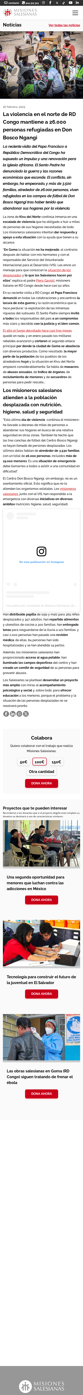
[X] (26, 714)
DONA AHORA (41, 900)
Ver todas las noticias (64, 25)
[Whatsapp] (19, 714)
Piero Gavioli (45, 280)
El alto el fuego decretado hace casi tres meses (37, 330)
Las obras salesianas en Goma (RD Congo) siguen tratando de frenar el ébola (40, 1077)
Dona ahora (41, 783)
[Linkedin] (13, 714)
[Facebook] (6, 714)
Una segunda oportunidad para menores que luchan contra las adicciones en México (35, 883)
